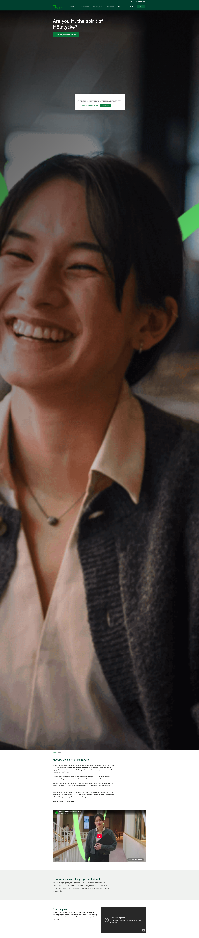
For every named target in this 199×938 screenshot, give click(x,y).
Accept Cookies (105, 105)
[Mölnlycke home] (57, 7)
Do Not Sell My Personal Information (90, 105)
